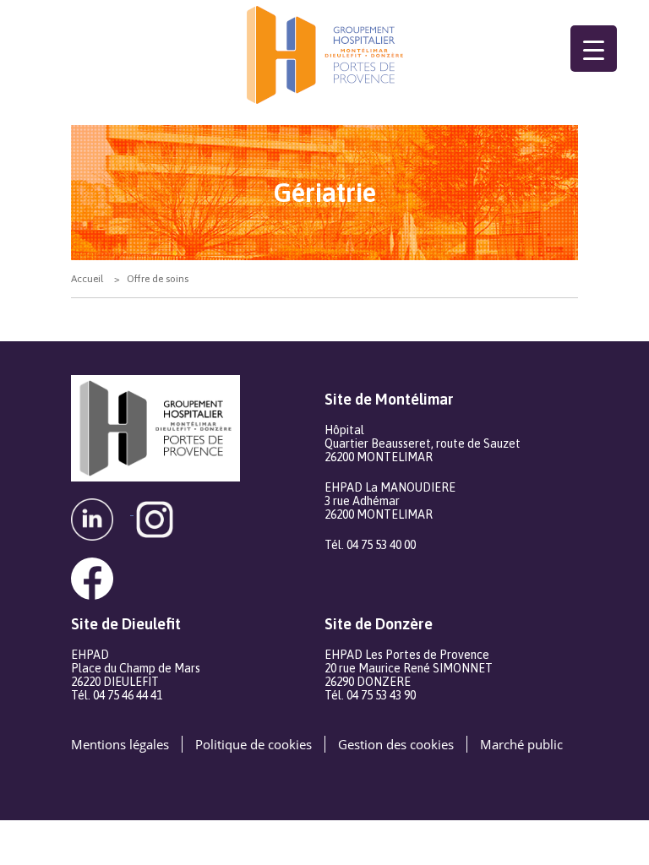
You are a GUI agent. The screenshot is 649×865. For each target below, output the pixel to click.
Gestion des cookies (396, 744)
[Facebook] (100, 568)
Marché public (521, 744)
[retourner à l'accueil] (324, 55)
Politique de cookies (253, 744)
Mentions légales (120, 744)
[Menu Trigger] (593, 48)
